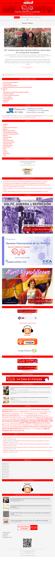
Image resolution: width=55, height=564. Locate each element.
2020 (5, 473)
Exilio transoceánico (7, 137)
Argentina (24, 411)
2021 (5, 471)
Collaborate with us (7, 537)
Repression (32, 428)
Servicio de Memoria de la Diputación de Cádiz (33, 115)
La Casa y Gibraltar (7, 97)
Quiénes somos (6, 532)
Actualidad (5, 124)
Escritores (5, 135)
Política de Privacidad (27, 555)
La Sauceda (25, 425)
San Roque (39, 428)
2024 (5, 466)
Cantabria (37, 413)
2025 (5, 464)
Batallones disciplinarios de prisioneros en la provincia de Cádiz (17, 87)
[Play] (19, 318)
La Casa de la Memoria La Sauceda (11, 95)
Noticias (33, 54)
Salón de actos (6, 153)
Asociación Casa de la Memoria (10, 85)
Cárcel (46, 415)
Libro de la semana (7, 143)
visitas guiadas (18, 430)
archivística (16, 411)
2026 (5, 463)
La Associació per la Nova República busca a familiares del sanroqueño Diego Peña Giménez (24, 183)
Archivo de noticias (7, 84)
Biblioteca (5, 88)
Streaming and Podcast (27, 370)
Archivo (4, 125)
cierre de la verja (23, 415)
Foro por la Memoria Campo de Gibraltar (28, 434)
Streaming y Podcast (27, 313)
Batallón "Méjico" (45, 54)
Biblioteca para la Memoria (9, 130)
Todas (4, 155)
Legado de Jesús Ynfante (9, 142)
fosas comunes (31, 420)
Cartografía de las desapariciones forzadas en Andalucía (16, 92)
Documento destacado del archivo (11, 134)
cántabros (41, 415)
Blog (4, 90)
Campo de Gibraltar (29, 413)
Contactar (5, 101)
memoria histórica (17, 427)
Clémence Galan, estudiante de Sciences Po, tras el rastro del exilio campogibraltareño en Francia (25, 191)
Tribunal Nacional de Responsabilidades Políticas (34, 57)
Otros (4, 148)
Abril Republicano (9, 409)
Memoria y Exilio (7, 146)
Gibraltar (47, 420)
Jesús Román (15, 423)
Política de (32, 555)
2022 (5, 469)
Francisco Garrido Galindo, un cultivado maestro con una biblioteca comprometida (29, 520)
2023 (5, 468)
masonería (6, 427)
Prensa (4, 150)
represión (30, 55)
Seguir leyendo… (27, 67)
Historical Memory (6, 423)
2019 (5, 474)
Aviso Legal (21, 555)
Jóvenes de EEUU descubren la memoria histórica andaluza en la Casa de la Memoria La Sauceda (25, 181)
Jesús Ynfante (27, 422)
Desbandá (23, 417)
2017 (5, 477)
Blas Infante (21, 413)
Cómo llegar (5, 534)
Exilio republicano (31, 419)
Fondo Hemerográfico (8, 140)
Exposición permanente (8, 93)
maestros (31, 425)
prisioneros (37, 427)
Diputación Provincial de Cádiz (36, 417)
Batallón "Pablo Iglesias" (10, 55)
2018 (5, 476)
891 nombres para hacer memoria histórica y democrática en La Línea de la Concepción (27, 51)
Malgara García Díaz (40, 425)
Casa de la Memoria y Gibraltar (10, 132)
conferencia (32, 415)
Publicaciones (6, 100)
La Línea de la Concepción (22, 55)
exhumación (14, 419)
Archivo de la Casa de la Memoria (10, 82)
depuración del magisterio (11, 417)
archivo (27, 409)
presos (28, 427)
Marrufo (49, 425)
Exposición (5, 138)
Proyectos (5, 151)
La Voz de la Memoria (8, 98)
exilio (22, 419)
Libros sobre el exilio (8, 145)
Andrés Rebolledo (20, 409)
